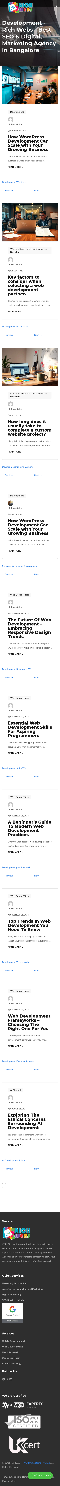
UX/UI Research (10, 1352)
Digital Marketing (11, 1294)
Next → (38, 190)
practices (20, 867)
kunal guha (15, 508)
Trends (19, 962)
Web (26, 326)
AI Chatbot (15, 1090)
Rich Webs (13, 1244)
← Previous (7, 190)
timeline (20, 466)
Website (29, 466)
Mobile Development (13, 1341)
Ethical (22, 1160)
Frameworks (22, 1061)
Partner (20, 326)
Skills (19, 768)
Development (17, 111)
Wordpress (21, 182)
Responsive (22, 669)
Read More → (16, 167)
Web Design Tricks (19, 594)
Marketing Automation (14, 1283)
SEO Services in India (13, 1300)
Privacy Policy (9, 1481)
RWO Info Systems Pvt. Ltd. (36, 1462)
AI (3, 1160)
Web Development (12, 1346)
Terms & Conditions (11, 1476)
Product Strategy (11, 1363)
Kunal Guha (15, 124)
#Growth (6, 566)
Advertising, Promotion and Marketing (22, 1289)
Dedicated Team (11, 1358)
